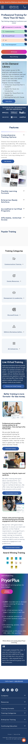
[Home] (14, 7)
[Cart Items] (24, 8)
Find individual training (12, 485)
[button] (24, 740)
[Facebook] (3, 682)
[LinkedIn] (7, 682)
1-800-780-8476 (18, 673)
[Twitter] (12, 682)
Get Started (7, 163)
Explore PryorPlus (7, 584)
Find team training (11, 441)
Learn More (9, 101)
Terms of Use (17, 726)
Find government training (13, 540)
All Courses (14, 51)
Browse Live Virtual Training (13, 378)
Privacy (10, 726)
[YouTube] (16, 682)
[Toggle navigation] (2, 7)
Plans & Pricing (14, 56)
